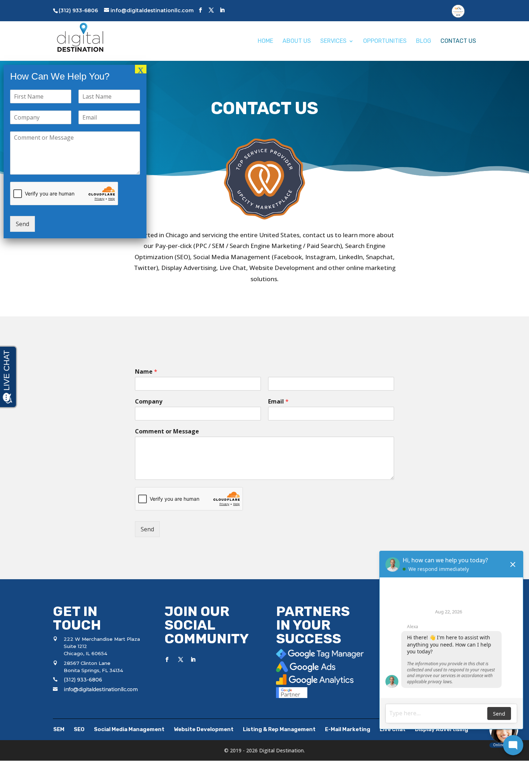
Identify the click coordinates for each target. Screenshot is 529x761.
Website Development (204, 729)
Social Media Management (129, 729)
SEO (79, 729)
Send (147, 529)
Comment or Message (167, 431)
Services (333, 41)
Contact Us (458, 41)
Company (148, 401)
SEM (58, 729)
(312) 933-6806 (83, 679)
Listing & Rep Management (279, 729)
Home (265, 41)
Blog (423, 41)
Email (278, 401)
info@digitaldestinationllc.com (100, 689)
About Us (296, 41)
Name (146, 371)
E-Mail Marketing (347, 729)
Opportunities (385, 41)
